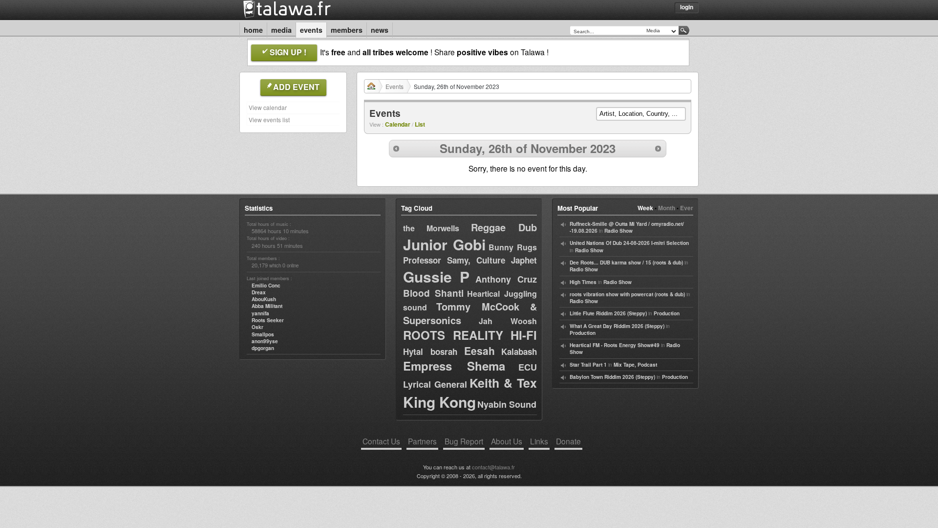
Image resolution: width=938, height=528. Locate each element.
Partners (422, 441)
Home (253, 30)
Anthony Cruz (506, 279)
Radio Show (618, 230)
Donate (568, 441)
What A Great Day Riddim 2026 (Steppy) (617, 326)
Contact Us (381, 441)
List (420, 124)
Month (666, 207)
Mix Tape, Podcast (635, 364)
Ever (686, 207)
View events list (269, 119)
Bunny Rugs (513, 247)
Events (311, 30)
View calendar (268, 107)
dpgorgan (263, 348)
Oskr (257, 327)
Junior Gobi (444, 244)
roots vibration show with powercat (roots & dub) (627, 294)
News (379, 30)
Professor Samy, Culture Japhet (470, 260)
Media (281, 30)
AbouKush (264, 299)
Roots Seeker (268, 320)
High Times (583, 282)
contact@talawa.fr (493, 467)
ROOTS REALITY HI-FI (470, 335)
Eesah (479, 350)
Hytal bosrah (430, 351)
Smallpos (263, 334)
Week (645, 207)
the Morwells (431, 228)
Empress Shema (454, 365)
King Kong (439, 401)
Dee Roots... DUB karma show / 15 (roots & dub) (626, 262)
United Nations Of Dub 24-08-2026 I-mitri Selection (629, 243)
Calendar (397, 124)
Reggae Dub (504, 227)
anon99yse (265, 341)
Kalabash (519, 351)
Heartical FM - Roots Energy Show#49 (615, 345)
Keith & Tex (503, 383)
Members (346, 30)
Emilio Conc (266, 285)
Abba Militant (267, 306)
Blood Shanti (433, 293)
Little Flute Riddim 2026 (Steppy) (608, 313)
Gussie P (436, 276)
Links (539, 441)
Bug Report (464, 441)
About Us (506, 441)
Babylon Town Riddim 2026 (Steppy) (612, 377)
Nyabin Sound (506, 404)
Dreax (259, 292)
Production (667, 313)
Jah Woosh (508, 321)
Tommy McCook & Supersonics (470, 313)
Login (686, 6)
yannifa (260, 313)
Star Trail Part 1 (588, 364)
